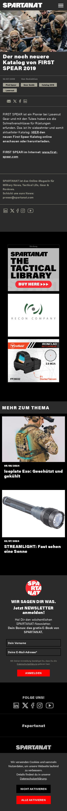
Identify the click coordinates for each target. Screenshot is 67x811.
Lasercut (10, 90)
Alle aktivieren (33, 800)
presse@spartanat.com (18, 197)
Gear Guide (29, 84)
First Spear (11, 84)
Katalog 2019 (48, 84)
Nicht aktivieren (33, 789)
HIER (35, 132)
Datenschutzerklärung (33, 778)
